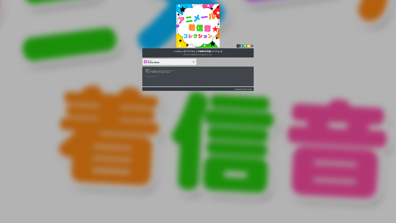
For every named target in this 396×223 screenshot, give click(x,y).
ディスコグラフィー (152, 76)
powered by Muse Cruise (243, 89)
